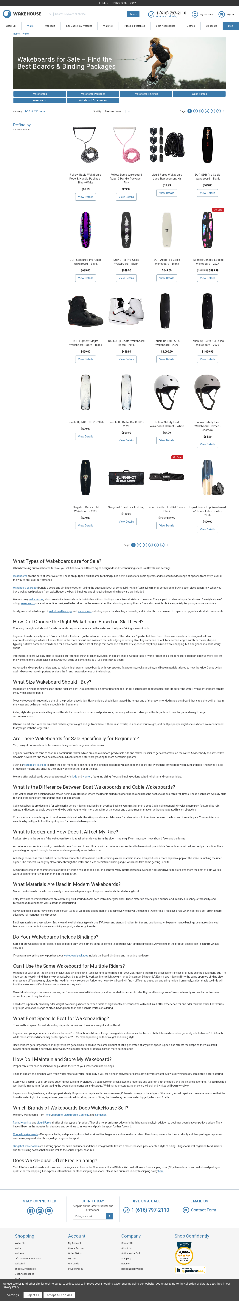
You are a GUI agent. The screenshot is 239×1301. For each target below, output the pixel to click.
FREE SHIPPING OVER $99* (117, 3)
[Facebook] (31, 1211)
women (87, 777)
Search (133, 14)
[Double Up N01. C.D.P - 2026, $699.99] (85, 392)
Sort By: (97, 111)
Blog (230, 26)
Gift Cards (73, 1263)
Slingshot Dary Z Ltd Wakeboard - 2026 (86, 509)
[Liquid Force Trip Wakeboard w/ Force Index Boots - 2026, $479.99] (207, 477)
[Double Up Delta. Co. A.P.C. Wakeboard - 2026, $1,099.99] (207, 311)
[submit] (109, 1216)
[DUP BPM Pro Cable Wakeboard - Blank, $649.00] (126, 230)
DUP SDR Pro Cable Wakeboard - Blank (207, 177)
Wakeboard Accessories (93, 100)
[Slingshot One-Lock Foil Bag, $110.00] (126, 477)
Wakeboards (39, 94)
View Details (85, 197)
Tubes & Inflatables (134, 26)
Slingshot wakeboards (26, 1146)
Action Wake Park (131, 1253)
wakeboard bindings (60, 611)
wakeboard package (34, 765)
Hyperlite (57, 1115)
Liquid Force (71, 1115)
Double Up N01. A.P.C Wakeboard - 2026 (166, 343)
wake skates (36, 600)
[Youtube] (49, 1211)
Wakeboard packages (25, 588)
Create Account (76, 1248)
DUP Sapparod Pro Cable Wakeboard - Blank (86, 262)
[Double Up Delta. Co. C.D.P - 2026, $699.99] (126, 392)
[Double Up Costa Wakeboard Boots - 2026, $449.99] (126, 311)
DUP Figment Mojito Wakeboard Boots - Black (85, 343)
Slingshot (100, 1115)
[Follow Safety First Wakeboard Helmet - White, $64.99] (167, 392)
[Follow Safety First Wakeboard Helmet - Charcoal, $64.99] (207, 392)
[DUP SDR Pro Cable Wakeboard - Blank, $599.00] (207, 144)
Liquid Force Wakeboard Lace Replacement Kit (166, 177)
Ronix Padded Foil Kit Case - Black (167, 509)
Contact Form (203, 1210)
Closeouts (211, 26)
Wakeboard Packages (92, 94)
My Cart (72, 1258)
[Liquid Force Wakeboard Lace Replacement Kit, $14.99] (167, 144)
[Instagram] (40, 1211)
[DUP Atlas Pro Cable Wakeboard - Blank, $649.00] (167, 230)
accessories (84, 611)
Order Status (75, 1253)
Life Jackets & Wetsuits (79, 26)
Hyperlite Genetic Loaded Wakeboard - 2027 (208, 262)
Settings (13, 1295)
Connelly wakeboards (25, 1134)
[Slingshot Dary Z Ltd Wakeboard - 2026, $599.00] (85, 477)
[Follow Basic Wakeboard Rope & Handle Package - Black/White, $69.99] (85, 144)
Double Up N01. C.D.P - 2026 (86, 422)
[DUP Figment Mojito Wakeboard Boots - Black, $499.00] (85, 311)
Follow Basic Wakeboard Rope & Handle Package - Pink (126, 179)
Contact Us (127, 1243)
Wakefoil (108, 26)
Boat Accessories (165, 26)
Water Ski (11, 26)
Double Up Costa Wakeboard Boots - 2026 (126, 343)
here (161, 1171)
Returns (125, 1263)
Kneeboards (40, 100)
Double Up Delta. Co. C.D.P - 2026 (126, 424)
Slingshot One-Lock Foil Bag (126, 507)
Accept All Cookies (59, 1295)
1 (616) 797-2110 (150, 1210)
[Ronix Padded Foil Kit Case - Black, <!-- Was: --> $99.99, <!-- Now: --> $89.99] (167, 477)
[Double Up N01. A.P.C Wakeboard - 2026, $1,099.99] (167, 311)
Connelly (84, 1115)
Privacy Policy (75, 1269)
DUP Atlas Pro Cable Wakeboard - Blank (167, 262)
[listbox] (117, 111)
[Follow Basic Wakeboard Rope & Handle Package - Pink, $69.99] (126, 144)
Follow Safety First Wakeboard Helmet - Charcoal (207, 426)
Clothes (191, 26)
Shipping (126, 1258)
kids (74, 777)
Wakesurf (50, 26)
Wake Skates (199, 94)
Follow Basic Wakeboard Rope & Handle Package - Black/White (85, 179)
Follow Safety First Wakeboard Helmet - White (167, 424)
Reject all (33, 1295)
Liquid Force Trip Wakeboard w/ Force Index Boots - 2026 (207, 511)
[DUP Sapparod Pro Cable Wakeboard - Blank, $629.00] (85, 230)
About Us (126, 1248)
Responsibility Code (132, 1269)
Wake (30, 26)
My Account (74, 1243)
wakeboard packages (76, 956)
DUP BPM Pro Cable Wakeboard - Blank (126, 262)
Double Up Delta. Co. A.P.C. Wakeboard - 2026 (207, 343)
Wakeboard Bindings (146, 94)
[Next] (223, 111)
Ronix (48, 1115)
